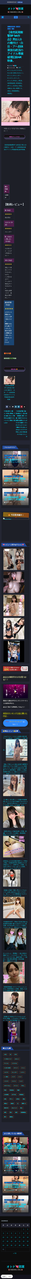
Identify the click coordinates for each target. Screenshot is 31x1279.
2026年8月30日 (10, 1151)
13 (15, 1237)
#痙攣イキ (19, 88)
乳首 (5, 1090)
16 (27, 1237)
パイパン (14, 1081)
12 (11, 1237)
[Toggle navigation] (16, 17)
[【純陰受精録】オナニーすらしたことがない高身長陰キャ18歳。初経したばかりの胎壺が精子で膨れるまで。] (14, 1002)
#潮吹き (9, 88)
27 (15, 1245)
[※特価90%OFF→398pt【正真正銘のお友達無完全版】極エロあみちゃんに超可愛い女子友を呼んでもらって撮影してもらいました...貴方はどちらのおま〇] (15, 939)
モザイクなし (7, 1085)
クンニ (23, 1067)
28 (19, 1245)
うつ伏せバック (7, 1059)
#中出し (15, 80)
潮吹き (5, 1103)
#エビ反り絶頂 (11, 73)
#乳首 (20, 80)
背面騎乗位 (23, 1112)
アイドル (6, 1063)
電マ (5, 1116)
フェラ (20, 1081)
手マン (11, 1099)
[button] (28, 17)
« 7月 (14, 1253)
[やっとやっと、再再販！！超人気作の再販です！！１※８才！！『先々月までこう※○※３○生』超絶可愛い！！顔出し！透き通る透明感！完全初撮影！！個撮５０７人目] (14, 972)
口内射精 (6, 1094)
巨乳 (5, 457)
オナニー (16, 1067)
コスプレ (6, 1072)
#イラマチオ (18, 70)
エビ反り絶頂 (7, 1067)
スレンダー (14, 1072)
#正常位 (15, 86)
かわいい (18, 26)
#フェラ (9, 80)
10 (3, 1237)
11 (7, 1237)
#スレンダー (17, 75)
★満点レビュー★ (11, 26)
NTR (16, 1054)
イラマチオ (14, 1063)
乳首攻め (12, 1090)
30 (27, 1245)
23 (27, 1241)
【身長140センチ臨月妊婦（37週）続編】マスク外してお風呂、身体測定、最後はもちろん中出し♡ (15, 833)
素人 (18, 476)
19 (11, 1241)
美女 (13, 28)
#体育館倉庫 (11, 83)
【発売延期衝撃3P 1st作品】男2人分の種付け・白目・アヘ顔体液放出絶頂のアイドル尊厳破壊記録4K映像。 (15, 147)
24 (3, 1245)
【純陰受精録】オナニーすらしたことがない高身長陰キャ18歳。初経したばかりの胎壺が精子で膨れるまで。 (15, 988)
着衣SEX (6, 1108)
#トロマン (10, 78)
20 (15, 1241)
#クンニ (9, 75)
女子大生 (14, 1094)
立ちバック (14, 1108)
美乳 (5, 1112)
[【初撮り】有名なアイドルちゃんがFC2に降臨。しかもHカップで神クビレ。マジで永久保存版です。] (14, 1032)
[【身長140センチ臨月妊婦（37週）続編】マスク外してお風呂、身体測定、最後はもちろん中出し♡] (14, 846)
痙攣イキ (24, 1103)
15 (23, 1237)
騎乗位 (11, 1116)
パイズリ (6, 1081)
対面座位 (21, 1094)
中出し (9, 28)
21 (19, 1241)
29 (23, 1245)
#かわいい (20, 73)
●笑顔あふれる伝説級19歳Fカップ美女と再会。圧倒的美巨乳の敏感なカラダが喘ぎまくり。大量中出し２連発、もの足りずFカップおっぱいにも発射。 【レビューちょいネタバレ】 (15, 864)
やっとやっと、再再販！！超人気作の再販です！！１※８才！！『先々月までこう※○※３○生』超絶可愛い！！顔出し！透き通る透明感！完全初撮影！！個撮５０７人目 (15, 957)
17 (3, 1241)
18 (7, 1241)
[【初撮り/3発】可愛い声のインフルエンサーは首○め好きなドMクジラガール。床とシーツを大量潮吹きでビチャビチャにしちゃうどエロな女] (14, 907)
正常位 (17, 1099)
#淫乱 (20, 86)
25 (7, 1245)
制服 (18, 1090)
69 (10, 1054)
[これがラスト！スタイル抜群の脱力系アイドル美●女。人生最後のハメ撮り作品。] (16, 750)
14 (19, 1237)
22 (23, 1241)
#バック (16, 78)
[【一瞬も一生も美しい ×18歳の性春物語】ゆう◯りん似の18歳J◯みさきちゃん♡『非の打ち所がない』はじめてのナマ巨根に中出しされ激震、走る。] (14, 817)
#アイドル (10, 70)
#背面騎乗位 (15, 91)
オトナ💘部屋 (15, 8)
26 (11, 1245)
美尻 (16, 1112)
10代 (5, 1054)
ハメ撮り (20, 455)
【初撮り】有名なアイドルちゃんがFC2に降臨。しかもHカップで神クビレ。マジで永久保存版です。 (14, 1018)
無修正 (9, 457)
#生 (14, 88)
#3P (19, 67)
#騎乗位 (9, 93)
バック (19, 1076)
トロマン (22, 1072)
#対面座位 (19, 83)
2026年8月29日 (10, 1190)
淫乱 (24, 1099)
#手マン (9, 86)
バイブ (13, 1076)
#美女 (9, 91)
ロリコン (16, 1085)
